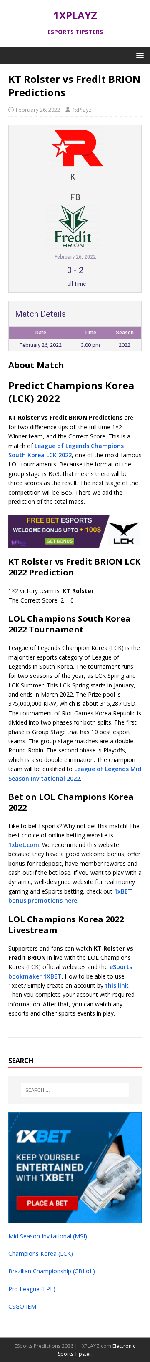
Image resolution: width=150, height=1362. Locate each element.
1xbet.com (23, 845)
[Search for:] (75, 1090)
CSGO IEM (22, 1306)
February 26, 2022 (38, 109)
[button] (138, 55)
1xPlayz (82, 109)
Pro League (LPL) (31, 1289)
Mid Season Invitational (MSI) (47, 1236)
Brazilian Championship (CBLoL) (51, 1271)
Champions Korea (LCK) (40, 1253)
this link (116, 985)
